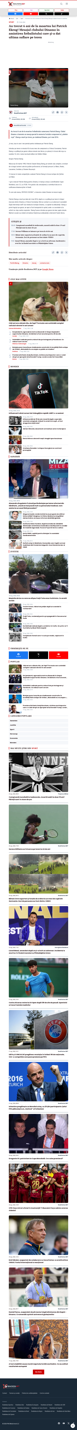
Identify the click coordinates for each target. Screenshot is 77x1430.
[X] (46, 13)
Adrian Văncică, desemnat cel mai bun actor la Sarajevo (44, 429)
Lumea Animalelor (15, 328)
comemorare (44, 263)
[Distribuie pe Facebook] (57, 112)
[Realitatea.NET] (17, 4)
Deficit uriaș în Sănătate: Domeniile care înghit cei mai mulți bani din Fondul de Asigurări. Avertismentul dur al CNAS (44, 545)
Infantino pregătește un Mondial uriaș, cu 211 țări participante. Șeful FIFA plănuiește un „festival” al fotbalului (38, 1107)
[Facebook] (15, 13)
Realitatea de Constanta (9, 1411)
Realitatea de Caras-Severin (39, 1408)
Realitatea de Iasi (50, 1411)
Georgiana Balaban (61, 947)
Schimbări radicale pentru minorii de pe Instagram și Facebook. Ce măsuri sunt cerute (43, 687)
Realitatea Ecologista (32, 1405)
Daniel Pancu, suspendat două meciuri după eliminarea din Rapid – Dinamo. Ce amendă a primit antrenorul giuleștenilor (37, 1313)
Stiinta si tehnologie (19, 344)
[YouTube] (30, 13)
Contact (4, 1393)
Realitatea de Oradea (23, 1408)
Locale (14, 336)
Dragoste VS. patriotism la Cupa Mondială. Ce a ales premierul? (36, 1158)
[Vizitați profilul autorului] (11, 112)
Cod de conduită (44, 1393)
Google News (47, 269)
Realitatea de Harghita (56, 1408)
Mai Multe (38, 1372)
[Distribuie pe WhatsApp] (62, 112)
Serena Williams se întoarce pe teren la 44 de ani (34, 231)
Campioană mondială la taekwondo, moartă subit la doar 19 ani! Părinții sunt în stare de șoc (40, 226)
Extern (14, 359)
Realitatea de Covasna (8, 1408)
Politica (15, 351)
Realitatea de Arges (36, 1411)
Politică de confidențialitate (29, 1393)
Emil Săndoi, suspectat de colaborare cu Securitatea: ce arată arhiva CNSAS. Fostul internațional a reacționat (38, 1261)
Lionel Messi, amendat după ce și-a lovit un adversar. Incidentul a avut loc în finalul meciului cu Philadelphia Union (40, 242)
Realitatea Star (20, 1405)
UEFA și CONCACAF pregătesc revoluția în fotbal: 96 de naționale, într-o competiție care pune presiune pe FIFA (36, 1055)
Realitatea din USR (60, 1405)
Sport (22, 18)
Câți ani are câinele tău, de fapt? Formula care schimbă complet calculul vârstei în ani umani (44, 667)
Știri (17, 18)
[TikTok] (61, 13)
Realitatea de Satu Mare (63, 1411)
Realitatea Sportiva (7, 1405)
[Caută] (61, 4)
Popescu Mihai (63, 794)
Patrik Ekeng (14, 263)
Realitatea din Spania (8, 1414)
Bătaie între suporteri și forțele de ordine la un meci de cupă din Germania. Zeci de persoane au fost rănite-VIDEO (40, 236)
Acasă (12, 18)
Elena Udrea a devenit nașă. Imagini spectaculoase (42, 439)
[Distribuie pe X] (66, 112)
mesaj (34, 263)
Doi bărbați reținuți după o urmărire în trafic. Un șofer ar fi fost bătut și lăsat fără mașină (45, 627)
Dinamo (25, 263)
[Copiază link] (53, 112)
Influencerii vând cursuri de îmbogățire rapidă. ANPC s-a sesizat (36, 413)
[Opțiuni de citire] (73, 1426)
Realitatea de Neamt (46, 1405)
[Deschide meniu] (67, 4)
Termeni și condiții (14, 1393)
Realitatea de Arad (23, 1411)
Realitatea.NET (20, 113)
